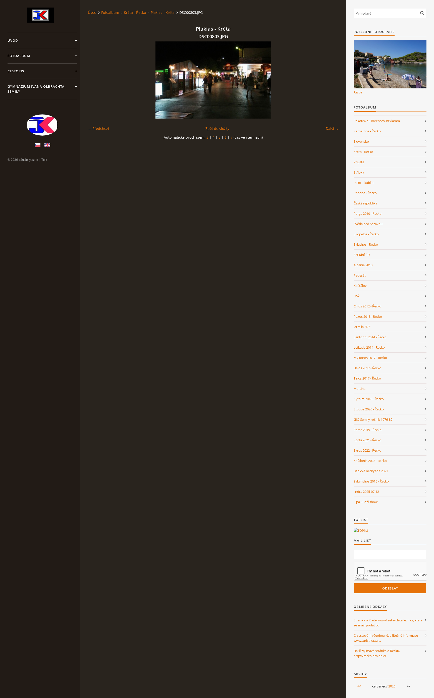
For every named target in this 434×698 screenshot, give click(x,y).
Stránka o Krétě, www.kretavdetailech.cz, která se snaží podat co (388, 622)
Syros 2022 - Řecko (367, 450)
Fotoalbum (19, 55)
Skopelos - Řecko (366, 234)
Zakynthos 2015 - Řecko (371, 481)
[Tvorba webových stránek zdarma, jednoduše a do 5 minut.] (37, 159)
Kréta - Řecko (135, 12)
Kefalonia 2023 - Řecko (370, 460)
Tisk (44, 159)
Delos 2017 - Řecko (367, 368)
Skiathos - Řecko (366, 244)
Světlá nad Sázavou (368, 224)
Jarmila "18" (362, 327)
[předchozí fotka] (96, 80)
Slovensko (361, 141)
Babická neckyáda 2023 (371, 471)
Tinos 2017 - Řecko (367, 378)
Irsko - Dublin (363, 182)
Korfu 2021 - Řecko (367, 440)
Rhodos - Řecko (365, 193)
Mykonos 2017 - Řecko (370, 357)
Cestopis (16, 71)
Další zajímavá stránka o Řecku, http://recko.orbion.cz (377, 653)
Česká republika (365, 203)
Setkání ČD (362, 254)
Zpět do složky (217, 128)
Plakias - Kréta (163, 12)
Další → (332, 128)
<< (359, 686)
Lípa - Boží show (365, 502)
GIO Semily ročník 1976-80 (373, 419)
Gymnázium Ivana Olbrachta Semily (36, 89)
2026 (391, 686)
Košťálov (360, 285)
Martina (359, 388)
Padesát (360, 275)
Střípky (359, 172)
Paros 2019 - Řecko (368, 429)
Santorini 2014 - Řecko (370, 337)
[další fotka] (330, 80)
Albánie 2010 (363, 265)
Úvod (13, 40)
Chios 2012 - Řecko (367, 306)
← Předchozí (98, 128)
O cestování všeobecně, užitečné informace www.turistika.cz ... (386, 638)
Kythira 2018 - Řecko (369, 399)
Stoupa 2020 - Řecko (369, 409)
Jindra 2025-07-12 (366, 491)
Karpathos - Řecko (367, 131)
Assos (358, 92)
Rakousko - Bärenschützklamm (377, 121)
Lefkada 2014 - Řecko (369, 347)
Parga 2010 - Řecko (368, 213)
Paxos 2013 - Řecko (368, 316)
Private (359, 162)
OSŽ (357, 296)
